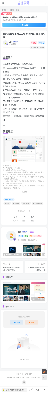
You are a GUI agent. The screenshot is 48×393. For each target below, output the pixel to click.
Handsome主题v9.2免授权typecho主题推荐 (24, 35)
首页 (4, 10)
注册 (32, 322)
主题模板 (11, 10)
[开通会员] (44, 371)
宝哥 (10, 41)
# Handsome (37, 203)
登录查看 (25, 24)
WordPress (30, 377)
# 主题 (7, 203)
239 (22, 236)
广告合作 (28, 374)
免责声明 (19, 374)
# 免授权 (16, 203)
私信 (42, 43)
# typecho (26, 203)
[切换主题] (44, 377)
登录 (18, 322)
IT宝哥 (22, 377)
